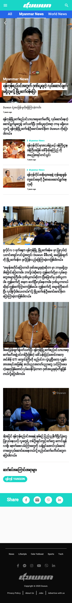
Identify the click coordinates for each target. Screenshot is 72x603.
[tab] (10, 14)
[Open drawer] (5, 5)
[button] (15, 479)
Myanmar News (31, 14)
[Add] (26, 500)
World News (57, 14)
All (10, 14)
